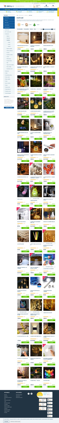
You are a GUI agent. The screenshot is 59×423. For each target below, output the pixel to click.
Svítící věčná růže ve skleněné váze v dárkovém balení (23, 89)
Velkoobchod (18, 396)
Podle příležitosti (8, 89)
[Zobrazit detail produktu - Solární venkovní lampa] (23, 103)
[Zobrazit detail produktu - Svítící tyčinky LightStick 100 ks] (36, 236)
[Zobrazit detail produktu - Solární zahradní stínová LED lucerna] (49, 328)
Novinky (52, 9)
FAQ (5, 398)
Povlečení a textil (8, 91)
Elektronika (7, 71)
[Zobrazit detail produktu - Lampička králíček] (36, 191)
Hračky (6, 73)
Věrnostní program (7, 402)
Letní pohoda (15, 9)
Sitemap (5, 394)
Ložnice (8, 56)
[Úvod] (17, 15)
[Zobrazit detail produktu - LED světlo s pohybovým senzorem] (36, 37)
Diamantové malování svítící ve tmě (22, 314)
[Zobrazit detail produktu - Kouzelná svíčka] (49, 372)
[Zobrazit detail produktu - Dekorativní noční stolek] (49, 37)
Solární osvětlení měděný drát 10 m (35, 222)
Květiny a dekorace (10, 50)
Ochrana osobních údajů (8, 407)
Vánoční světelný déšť (47, 312)
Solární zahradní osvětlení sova (22, 133)
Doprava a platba (7, 405)
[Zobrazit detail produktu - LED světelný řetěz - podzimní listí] (49, 169)
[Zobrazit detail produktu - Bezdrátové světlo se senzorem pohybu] (49, 124)
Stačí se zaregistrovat (33, 1)
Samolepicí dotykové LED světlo (48, 200)
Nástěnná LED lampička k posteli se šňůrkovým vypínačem (48, 359)
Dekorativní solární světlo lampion (35, 359)
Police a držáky (9, 66)
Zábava (6, 85)
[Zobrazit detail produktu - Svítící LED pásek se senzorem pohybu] (49, 147)
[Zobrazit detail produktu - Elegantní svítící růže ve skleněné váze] (23, 372)
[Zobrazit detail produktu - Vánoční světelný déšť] (49, 304)
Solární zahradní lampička (35, 111)
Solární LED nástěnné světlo (35, 336)
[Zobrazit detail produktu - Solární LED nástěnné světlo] (36, 328)
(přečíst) (51, 419)
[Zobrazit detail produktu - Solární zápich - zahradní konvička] (49, 81)
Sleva (35, 29)
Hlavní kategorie (45, 9)
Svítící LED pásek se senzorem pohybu (48, 155)
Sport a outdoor (7, 83)
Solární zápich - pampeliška (35, 89)
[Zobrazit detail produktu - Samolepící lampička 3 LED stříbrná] (23, 259)
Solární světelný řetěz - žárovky (22, 291)
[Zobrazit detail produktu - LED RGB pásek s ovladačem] (49, 259)
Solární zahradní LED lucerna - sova (36, 155)
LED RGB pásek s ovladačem (48, 268)
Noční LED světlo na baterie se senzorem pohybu (23, 155)
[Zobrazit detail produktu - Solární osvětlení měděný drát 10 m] (36, 213)
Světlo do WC (19, 199)
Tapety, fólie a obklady (10, 64)
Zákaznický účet (46, 6)
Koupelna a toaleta (10, 54)
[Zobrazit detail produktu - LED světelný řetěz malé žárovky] (49, 236)
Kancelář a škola (9, 60)
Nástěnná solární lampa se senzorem (22, 67)
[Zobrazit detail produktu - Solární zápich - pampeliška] (36, 81)
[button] (20, 50)
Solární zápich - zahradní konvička (48, 89)
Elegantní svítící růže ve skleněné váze (22, 381)
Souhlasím (6, 421)
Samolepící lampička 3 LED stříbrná (22, 268)
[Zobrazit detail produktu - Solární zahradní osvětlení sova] (23, 124)
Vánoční (9, 46)
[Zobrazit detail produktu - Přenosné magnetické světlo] (23, 37)
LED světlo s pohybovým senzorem (35, 46)
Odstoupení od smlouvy (8, 397)
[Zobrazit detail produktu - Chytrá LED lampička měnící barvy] (36, 124)
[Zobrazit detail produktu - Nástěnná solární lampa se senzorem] (23, 59)
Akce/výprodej (37, 9)
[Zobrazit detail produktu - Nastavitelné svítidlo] (23, 213)
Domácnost (7, 33)
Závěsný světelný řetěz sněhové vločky (35, 314)
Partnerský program (19, 394)
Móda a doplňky (7, 79)
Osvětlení (8, 40)
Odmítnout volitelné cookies (15, 421)
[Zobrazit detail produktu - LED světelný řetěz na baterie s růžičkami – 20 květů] (36, 169)
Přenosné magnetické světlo (22, 45)
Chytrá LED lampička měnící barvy (35, 133)
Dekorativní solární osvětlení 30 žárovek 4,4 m (36, 67)
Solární (9, 42)
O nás (5, 401)
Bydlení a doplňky (9, 48)
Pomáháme (6, 404)
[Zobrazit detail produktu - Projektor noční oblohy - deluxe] (36, 282)
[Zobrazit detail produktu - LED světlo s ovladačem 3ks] (23, 350)
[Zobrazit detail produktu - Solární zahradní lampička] (36, 103)
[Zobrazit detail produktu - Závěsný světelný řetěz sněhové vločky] (36, 304)
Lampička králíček (33, 200)
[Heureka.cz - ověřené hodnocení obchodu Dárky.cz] (44, 397)
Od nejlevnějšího (20, 29)
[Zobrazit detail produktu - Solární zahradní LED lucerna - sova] (36, 147)
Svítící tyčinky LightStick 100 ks (35, 244)
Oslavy (6, 81)
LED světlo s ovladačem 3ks (22, 358)
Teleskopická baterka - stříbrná (47, 291)
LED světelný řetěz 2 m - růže (22, 336)
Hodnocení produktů (7, 400)
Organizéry (8, 38)
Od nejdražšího (26, 29)
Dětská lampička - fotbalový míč (48, 67)
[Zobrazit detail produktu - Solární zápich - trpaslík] (36, 372)
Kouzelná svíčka (46, 380)
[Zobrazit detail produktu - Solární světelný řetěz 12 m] (23, 169)
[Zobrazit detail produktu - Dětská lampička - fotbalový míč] (49, 59)
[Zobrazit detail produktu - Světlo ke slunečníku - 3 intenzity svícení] (36, 259)
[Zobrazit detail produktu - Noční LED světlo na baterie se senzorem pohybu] (23, 147)
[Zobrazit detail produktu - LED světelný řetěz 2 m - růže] (23, 328)
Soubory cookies (6, 411)
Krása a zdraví (7, 77)
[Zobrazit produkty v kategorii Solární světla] (19, 25)
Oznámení (5, 408)
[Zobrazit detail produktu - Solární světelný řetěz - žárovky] (23, 282)
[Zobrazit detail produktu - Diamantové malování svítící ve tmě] (23, 304)
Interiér (9, 44)
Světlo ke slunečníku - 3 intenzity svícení (35, 268)
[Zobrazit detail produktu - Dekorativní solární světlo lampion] (36, 350)
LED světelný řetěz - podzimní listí (49, 177)
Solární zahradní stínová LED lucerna (49, 337)
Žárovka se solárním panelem (49, 221)
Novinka (31, 29)
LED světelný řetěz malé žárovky (48, 246)
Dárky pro (22, 9)
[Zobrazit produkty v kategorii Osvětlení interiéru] (26, 25)
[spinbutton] (19, 51)
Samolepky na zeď (9, 68)
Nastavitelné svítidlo (21, 221)
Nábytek (8, 36)
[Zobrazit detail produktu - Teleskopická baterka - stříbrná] (49, 282)
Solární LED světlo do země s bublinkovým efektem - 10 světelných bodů (48, 112)
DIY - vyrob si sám (8, 31)
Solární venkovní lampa (21, 111)
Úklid (7, 62)
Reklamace (6, 396)
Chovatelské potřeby (8, 75)
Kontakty (5, 412)
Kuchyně (8, 52)
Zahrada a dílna (7, 87)
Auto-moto (7, 29)
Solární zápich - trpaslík (35, 380)
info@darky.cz (44, 3)
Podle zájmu (29, 9)
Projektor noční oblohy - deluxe (35, 291)
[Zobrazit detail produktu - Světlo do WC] (23, 191)
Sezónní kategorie (8, 93)
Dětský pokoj (9, 58)
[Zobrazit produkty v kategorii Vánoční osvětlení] (34, 25)
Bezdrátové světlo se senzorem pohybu (47, 133)
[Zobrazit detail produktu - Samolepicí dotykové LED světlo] (49, 191)
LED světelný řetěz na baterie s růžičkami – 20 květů (36, 177)
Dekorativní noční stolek (48, 45)
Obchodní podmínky (7, 409)
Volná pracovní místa (19, 397)
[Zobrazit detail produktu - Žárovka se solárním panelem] (49, 213)
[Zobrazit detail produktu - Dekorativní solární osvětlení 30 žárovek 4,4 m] (36, 59)
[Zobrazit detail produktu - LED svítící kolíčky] (23, 236)
